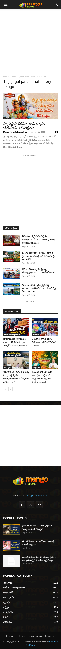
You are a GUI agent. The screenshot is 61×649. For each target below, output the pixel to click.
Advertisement (35, 636)
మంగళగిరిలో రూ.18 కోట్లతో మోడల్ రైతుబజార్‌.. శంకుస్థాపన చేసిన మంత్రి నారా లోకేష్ (38, 256)
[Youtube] (39, 504)
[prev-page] (5, 389)
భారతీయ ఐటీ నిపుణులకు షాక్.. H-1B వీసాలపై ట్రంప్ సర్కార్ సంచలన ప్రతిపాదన (15, 342)
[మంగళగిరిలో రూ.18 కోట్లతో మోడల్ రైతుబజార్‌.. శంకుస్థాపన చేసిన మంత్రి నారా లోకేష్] (11, 256)
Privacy (22, 636)
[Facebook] (22, 504)
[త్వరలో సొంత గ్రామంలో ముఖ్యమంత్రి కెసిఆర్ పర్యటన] (11, 545)
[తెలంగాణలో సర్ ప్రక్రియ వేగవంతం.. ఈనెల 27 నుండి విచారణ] (45, 327)
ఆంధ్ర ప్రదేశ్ (7, 367)
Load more (29, 301)
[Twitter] (30, 504)
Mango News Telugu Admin (15, 132)
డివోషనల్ (7, 118)
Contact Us (50, 636)
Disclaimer (11, 636)
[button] (5, 4)
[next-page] (10, 389)
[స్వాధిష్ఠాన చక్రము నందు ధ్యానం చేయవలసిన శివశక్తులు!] (30, 106)
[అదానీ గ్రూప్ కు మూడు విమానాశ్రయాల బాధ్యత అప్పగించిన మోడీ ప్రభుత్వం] (11, 561)
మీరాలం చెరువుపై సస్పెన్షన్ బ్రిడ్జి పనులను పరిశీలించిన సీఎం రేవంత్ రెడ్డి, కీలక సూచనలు (39, 288)
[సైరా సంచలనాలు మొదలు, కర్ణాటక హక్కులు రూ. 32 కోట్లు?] (11, 529)
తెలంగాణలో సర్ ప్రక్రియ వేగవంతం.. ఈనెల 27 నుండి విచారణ (44, 342)
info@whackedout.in (37, 495)
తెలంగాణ (36, 334)
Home (6, 76)
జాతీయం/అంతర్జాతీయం (12, 334)
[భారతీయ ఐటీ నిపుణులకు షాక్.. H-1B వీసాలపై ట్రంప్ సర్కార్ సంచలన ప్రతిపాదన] (16, 327)
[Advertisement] (30, 41)
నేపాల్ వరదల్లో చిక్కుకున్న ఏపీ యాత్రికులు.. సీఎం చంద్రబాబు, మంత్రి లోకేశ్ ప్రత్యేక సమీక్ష (38, 239)
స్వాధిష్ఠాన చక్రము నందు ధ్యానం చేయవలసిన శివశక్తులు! (24, 125)
